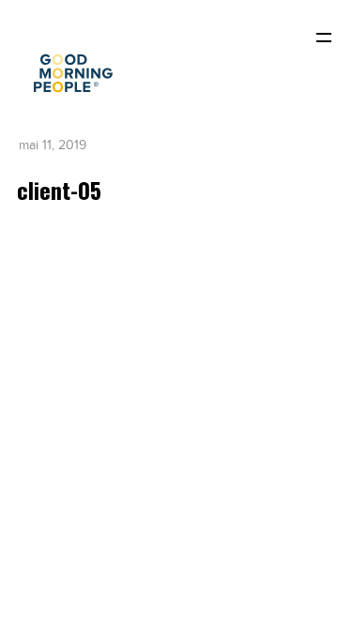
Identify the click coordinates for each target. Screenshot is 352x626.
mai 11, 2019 (52, 145)
